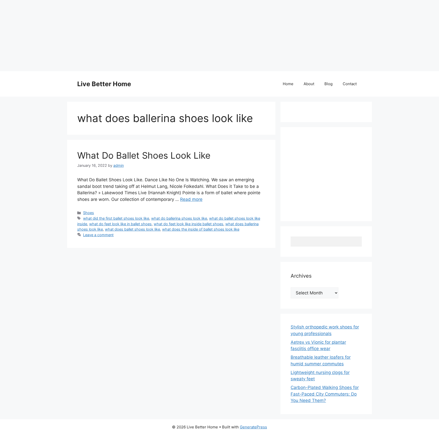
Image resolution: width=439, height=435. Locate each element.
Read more (191, 199)
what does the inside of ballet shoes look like (200, 229)
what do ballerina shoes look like (179, 218)
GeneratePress (253, 427)
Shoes (88, 213)
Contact (350, 83)
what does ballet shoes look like (132, 229)
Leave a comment (98, 235)
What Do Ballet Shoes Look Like (143, 155)
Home (288, 83)
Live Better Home (104, 84)
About (309, 83)
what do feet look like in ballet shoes (120, 224)
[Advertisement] (152, 35)
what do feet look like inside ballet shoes (188, 224)
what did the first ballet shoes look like (116, 218)
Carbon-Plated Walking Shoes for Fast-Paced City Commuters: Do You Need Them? (325, 394)
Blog (328, 83)
